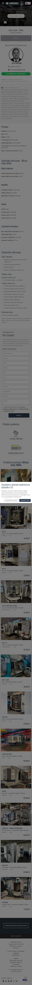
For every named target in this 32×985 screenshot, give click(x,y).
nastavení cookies (11, 500)
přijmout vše (25, 500)
